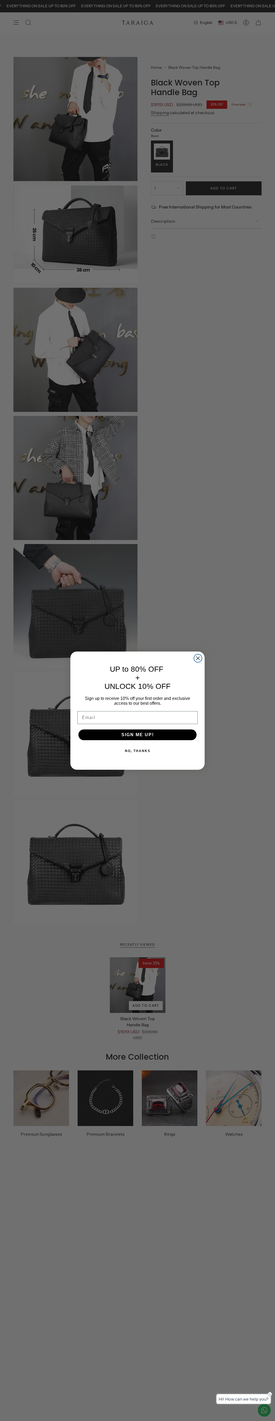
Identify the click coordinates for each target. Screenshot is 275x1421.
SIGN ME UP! (137, 734)
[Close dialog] (198, 658)
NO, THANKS (137, 751)
